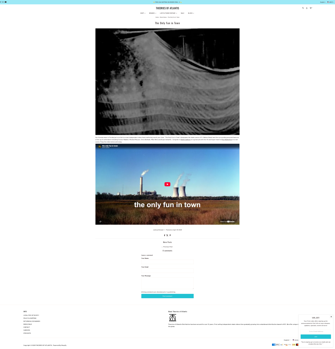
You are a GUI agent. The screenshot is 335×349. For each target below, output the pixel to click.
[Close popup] (331, 316)
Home (157, 17)
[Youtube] (5, 2)
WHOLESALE (27, 324)
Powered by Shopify (59, 345)
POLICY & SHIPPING (29, 318)
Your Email (144, 267)
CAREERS (26, 330)
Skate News (163, 17)
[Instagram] (3, 2)
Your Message (146, 276)
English (322, 2)
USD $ (331, 2)
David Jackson (186, 139)
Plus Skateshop (227, 139)
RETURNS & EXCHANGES (31, 321)
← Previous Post (167, 247)
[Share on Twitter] (167, 235)
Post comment (167, 296)
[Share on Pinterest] (170, 235)
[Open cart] (311, 8)
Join (315, 336)
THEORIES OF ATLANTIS (167, 8)
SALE (182, 13)
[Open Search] (303, 8)
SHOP (142, 13)
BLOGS (190, 13)
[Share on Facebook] (164, 235)
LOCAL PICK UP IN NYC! (31, 315)
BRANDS (152, 13)
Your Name (145, 258)
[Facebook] (1, 2)
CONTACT (26, 327)
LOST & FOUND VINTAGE (168, 13)
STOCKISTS (27, 333)
